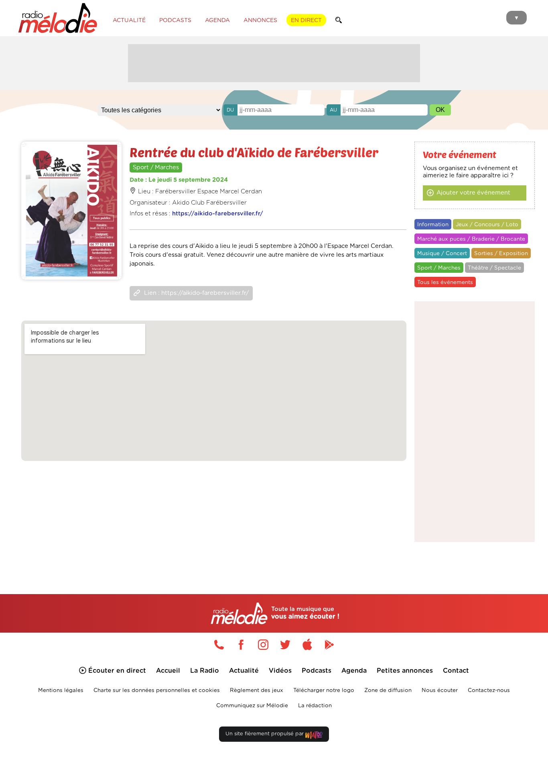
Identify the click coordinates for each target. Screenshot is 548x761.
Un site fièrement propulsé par (265, 734)
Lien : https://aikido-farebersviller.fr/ (196, 293)
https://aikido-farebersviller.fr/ (217, 214)
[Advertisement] (274, 62)
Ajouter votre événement (473, 193)
